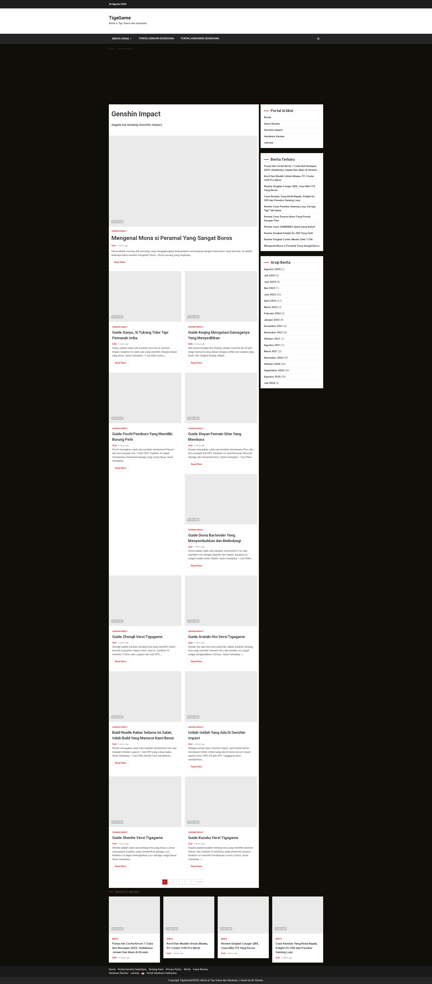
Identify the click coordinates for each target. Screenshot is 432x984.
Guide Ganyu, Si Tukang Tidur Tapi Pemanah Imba (145, 296)
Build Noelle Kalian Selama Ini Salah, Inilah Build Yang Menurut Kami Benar (145, 696)
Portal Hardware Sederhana (200, 38)
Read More (119, 262)
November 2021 (273, 332)
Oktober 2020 (272, 364)
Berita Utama (120, 39)
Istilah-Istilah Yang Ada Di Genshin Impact (221, 696)
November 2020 (273, 357)
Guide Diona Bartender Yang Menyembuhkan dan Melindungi (221, 499)
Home (112, 969)
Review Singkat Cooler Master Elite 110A (288, 239)
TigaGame (120, 18)
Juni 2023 (270, 281)
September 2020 (274, 370)
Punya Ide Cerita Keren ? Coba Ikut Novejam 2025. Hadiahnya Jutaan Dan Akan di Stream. (134, 915)
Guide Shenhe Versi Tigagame (145, 801)
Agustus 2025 (272, 269)
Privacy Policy (174, 969)
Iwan (113, 245)
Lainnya (268, 142)
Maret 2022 (271, 307)
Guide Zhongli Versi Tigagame (145, 600)
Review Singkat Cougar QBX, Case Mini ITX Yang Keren (243, 915)
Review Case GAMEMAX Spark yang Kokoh (289, 226)
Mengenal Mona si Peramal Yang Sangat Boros (183, 181)
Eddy (114, 344)
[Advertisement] (216, 79)
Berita (267, 117)
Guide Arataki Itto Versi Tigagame (221, 600)
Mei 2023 (269, 288)
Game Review (272, 123)
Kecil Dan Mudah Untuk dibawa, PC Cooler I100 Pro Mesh (188, 915)
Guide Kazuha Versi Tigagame (221, 801)
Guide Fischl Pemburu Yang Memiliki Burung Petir (145, 398)
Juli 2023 (269, 275)
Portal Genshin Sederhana (156, 38)
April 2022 (270, 300)
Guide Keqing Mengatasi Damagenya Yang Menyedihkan (221, 296)
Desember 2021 (273, 326)
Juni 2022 (270, 294)
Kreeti (244, 980)
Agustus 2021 (272, 345)
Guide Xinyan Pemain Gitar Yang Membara (221, 398)
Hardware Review (274, 136)
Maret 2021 (271, 351)
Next (200, 882)
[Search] (318, 39)
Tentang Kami (156, 969)
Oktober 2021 (272, 338)
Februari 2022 (272, 313)
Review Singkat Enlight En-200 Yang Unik (288, 233)
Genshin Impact (119, 231)
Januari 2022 (272, 319)
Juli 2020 (269, 383)
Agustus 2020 (272, 376)
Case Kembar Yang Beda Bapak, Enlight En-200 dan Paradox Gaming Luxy (297, 915)
